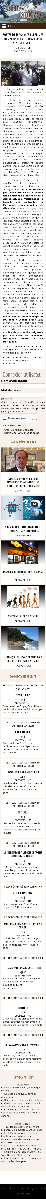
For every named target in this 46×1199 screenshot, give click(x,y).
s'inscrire (32, 357)
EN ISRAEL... (23, 812)
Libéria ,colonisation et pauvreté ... (23, 1044)
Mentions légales (28, 1188)
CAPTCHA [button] (6, 399)
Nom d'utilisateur (14, 381)
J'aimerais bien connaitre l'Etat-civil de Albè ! (23, 925)
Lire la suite (21, 712)
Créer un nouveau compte (18, 430)
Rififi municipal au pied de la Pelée (23, 1100)
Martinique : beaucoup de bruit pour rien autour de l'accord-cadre (23, 659)
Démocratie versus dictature (23, 616)
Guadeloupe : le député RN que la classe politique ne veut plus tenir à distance (21, 1112)
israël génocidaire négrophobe (23, 772)
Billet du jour (23, 48)
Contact (13, 1188)
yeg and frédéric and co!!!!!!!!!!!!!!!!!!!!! (23, 967)
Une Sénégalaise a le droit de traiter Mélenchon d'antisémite (23, 854)
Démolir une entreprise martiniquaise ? (23, 573)
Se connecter (14, 357)
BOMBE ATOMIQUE (23, 732)
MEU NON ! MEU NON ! (23, 893)
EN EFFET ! (23, 1007)
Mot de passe (11, 390)
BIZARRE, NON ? (23, 695)
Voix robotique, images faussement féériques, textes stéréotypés (23, 529)
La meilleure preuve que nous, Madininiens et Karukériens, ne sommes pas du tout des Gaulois (23, 482)
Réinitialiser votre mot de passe (21, 433)
